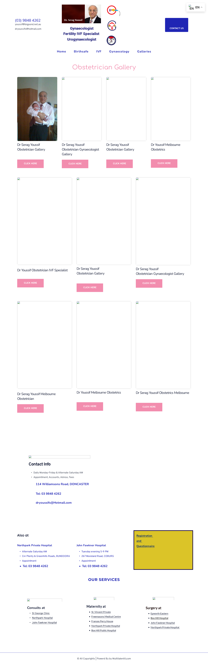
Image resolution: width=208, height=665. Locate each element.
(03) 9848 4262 (28, 20)
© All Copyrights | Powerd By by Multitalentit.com (104, 658)
